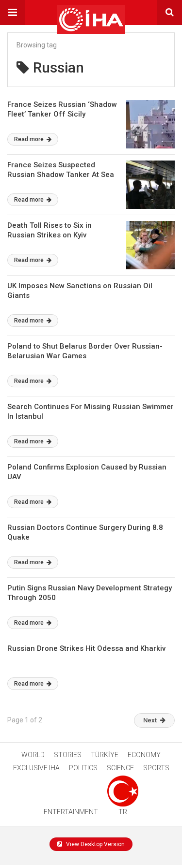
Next (150, 720)
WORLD (33, 755)
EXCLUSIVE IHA (36, 768)
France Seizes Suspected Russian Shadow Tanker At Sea (60, 170)
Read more (29, 139)
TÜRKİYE (104, 755)
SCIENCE (120, 768)
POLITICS (83, 768)
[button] (12, 12)
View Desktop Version (95, 844)
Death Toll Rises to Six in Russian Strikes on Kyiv (49, 230)
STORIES (68, 755)
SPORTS (156, 768)
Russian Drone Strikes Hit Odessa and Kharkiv (86, 648)
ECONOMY (144, 755)
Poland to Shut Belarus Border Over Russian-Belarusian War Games (85, 351)
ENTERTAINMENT (71, 812)
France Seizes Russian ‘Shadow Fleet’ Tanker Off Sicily (62, 109)
